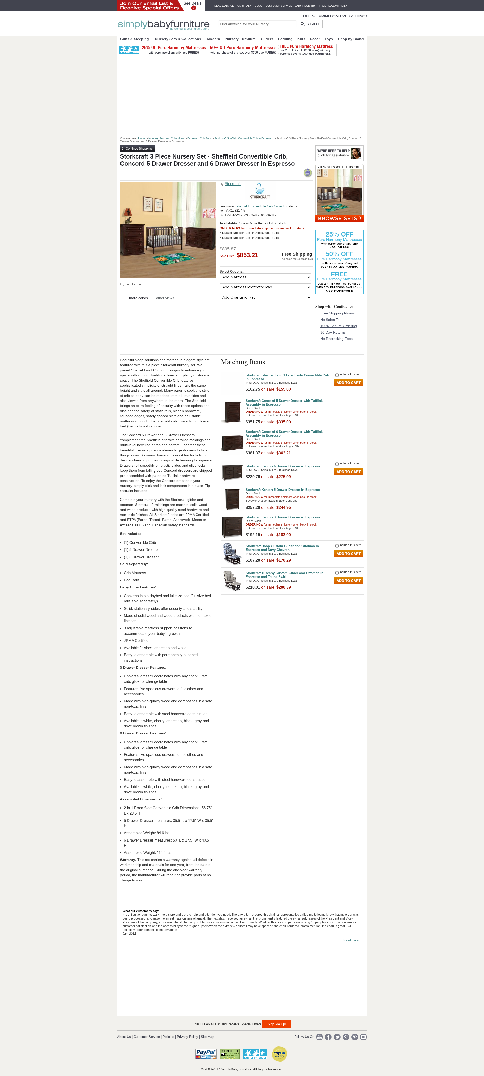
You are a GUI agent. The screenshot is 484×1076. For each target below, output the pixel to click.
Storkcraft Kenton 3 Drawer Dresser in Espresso (283, 517)
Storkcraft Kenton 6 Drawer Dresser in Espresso (283, 466)
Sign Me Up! (277, 1024)
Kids (301, 39)
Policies (168, 1037)
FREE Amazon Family (333, 5)
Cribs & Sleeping (134, 39)
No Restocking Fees (336, 339)
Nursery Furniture (240, 39)
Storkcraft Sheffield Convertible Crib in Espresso (243, 138)
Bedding (285, 39)
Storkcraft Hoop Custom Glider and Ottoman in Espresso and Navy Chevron (282, 548)
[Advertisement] (244, 94)
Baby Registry (305, 5)
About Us (124, 1037)
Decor (315, 39)
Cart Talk (244, 5)
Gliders (267, 39)
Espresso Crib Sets (199, 138)
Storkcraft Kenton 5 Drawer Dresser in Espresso (283, 490)
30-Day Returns (333, 332)
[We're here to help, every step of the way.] (339, 160)
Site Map (207, 1037)
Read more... (352, 940)
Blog (258, 5)
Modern (213, 39)
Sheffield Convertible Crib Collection (262, 206)
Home (141, 138)
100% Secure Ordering (338, 326)
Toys (329, 39)
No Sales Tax (330, 320)
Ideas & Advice (224, 5)
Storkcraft (233, 183)
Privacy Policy (187, 1037)
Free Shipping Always (337, 313)
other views (165, 298)
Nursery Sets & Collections (178, 39)
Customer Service (279, 5)
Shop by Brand (351, 39)
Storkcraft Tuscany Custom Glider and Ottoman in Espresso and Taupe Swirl (284, 575)
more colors (138, 298)
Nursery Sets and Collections (166, 138)
